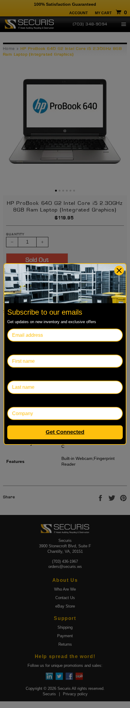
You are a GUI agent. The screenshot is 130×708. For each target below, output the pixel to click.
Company (17, 400)
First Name (19, 348)
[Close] (119, 270)
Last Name (19, 374)
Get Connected (65, 432)
